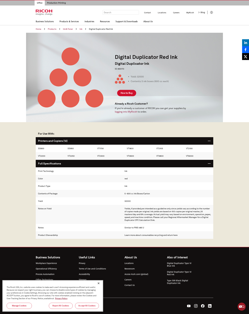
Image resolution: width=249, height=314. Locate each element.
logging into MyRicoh (126, 111)
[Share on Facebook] (245, 49)
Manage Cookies (19, 306)
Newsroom (129, 268)
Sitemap (82, 279)
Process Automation (45, 274)
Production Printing (56, 3)
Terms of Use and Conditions (92, 268)
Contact (147, 12)
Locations (162, 12)
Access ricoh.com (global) (136, 274)
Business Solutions (45, 21)
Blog (203, 12)
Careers (176, 12)
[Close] (98, 283)
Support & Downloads (127, 21)
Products (52, 29)
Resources (105, 21)
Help (242, 307)
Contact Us (129, 285)
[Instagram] (196, 306)
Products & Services (69, 21)
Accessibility (84, 274)
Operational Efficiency (46, 268)
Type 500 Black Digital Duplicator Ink (177, 281)
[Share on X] (245, 56)
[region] (52, 296)
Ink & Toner (68, 29)
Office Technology (44, 279)
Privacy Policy (61, 298)
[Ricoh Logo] (44, 12)
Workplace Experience (46, 263)
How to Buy (127, 93)
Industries (89, 21)
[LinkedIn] (210, 306)
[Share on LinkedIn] (245, 42)
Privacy (82, 263)
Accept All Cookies (86, 306)
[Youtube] (189, 306)
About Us (148, 21)
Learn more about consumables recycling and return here (151, 235)
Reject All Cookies (60, 306)
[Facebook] (203, 306)
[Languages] (210, 12)
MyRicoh (190, 12)
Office (40, 3)
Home (38, 29)
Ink (81, 29)
